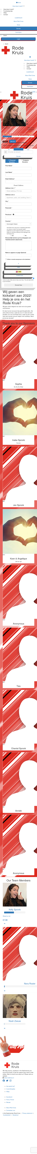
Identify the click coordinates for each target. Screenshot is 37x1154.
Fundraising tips (8, 11)
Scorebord (9, 1097)
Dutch (5, 35)
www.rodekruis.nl (9, 1078)
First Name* (8, 165)
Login (18, 39)
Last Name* (8, 172)
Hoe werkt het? (10, 1086)
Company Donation (25, 161)
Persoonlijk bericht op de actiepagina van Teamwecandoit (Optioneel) (18, 238)
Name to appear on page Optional (15, 252)
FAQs (5, 13)
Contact (6, 14)
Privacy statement (27, 1113)
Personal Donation (12, 161)
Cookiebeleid (6, 1115)
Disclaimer (15, 1115)
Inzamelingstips (10, 1089)
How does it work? (9, 9)
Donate (18, 156)
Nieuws (8, 1102)
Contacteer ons (10, 1110)
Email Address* (10, 179)
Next (18, 267)
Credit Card (19, 275)
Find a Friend (10, 1099)
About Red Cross (11, 1108)
